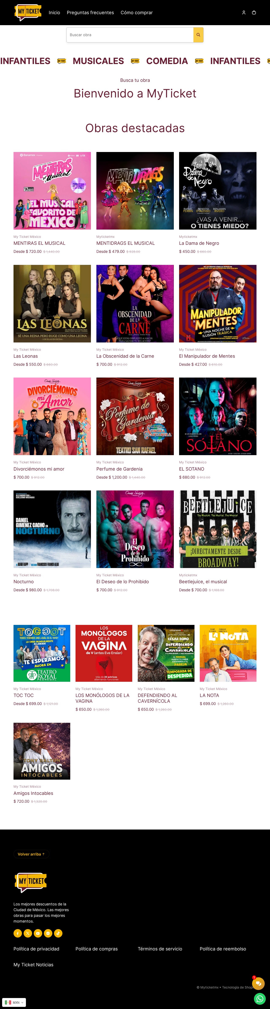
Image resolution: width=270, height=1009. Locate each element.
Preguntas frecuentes (90, 12)
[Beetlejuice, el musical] (217, 529)
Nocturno (24, 581)
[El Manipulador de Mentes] (217, 303)
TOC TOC (24, 695)
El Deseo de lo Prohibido (122, 581)
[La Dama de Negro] (217, 191)
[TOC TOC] (42, 653)
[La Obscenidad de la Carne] (135, 303)
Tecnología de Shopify (239, 987)
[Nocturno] (52, 529)
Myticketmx (209, 987)
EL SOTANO (191, 469)
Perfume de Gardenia (119, 469)
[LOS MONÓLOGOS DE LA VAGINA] (104, 653)
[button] (254, 12)
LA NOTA (209, 695)
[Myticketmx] (28, 12)
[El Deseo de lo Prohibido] (135, 529)
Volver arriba (29, 854)
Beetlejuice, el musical (203, 581)
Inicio (54, 12)
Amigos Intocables (33, 793)
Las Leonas (26, 356)
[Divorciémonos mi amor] (52, 416)
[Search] (198, 34)
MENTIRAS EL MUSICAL (39, 243)
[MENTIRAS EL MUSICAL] (52, 191)
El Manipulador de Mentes (207, 356)
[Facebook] (18, 933)
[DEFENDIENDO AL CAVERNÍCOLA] (166, 653)
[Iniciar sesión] (243, 12)
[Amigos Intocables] (42, 751)
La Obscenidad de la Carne (125, 356)
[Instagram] (48, 933)
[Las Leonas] (52, 303)
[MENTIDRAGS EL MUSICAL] (135, 191)
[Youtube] (38, 933)
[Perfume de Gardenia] (135, 416)
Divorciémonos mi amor (39, 469)
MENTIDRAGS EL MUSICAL (125, 243)
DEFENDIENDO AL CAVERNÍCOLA (157, 698)
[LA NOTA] (228, 653)
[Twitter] (28, 933)
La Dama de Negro (199, 243)
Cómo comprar (137, 12)
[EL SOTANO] (217, 416)
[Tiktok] (58, 933)
